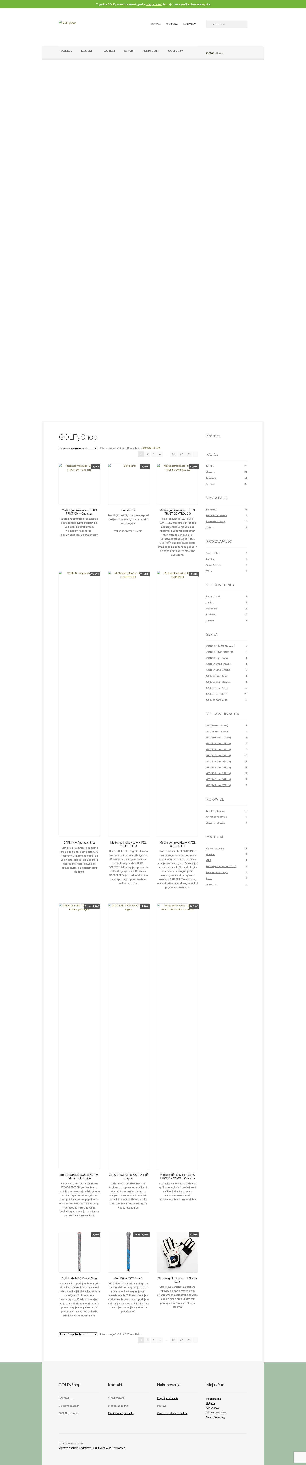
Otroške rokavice (216, 816)
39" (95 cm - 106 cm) (218, 731)
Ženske (210, 471)
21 (173, 454)
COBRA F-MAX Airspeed (220, 645)
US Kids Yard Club (216, 699)
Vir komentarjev (216, 1412)
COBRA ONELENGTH (218, 663)
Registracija (213, 1398)
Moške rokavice (215, 810)
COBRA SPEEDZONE (218, 669)
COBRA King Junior (217, 657)
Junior (210, 602)
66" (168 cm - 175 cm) (218, 785)
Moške (210, 465)
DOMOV (66, 50)
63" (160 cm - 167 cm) (218, 779)
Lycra (209, 878)
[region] (153, 129)
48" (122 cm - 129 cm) (218, 749)
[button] (153, 185)
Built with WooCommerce (109, 1447)
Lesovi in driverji (215, 521)
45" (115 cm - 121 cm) (218, 743)
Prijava (210, 1403)
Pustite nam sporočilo (121, 1413)
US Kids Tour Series (217, 687)
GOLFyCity (175, 50)
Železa (210, 527)
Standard (211, 608)
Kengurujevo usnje (217, 872)
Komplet (211, 509)
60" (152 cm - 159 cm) (218, 773)
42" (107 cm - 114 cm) (218, 737)
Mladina (211, 477)
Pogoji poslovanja (167, 1398)
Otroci (210, 483)
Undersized (213, 596)
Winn (209, 570)
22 (181, 454)
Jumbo (210, 620)
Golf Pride (212, 552)
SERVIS (129, 50)
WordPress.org (215, 1417)
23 (189, 454)
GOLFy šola (172, 24)
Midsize (211, 614)
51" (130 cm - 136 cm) (218, 755)
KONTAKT (189, 24)
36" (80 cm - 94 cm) (217, 725)
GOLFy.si (156, 24)
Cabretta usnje (215, 848)
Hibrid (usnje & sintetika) (221, 866)
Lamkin (210, 558)
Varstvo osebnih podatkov (172, 1413)
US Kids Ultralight (217, 693)
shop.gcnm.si (154, 4)
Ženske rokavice (215, 822)
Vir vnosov (212, 1407)
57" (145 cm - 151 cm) (218, 767)
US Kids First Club (216, 675)
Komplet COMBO (216, 515)
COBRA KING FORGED (219, 651)
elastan (210, 854)
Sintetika (211, 884)
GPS (208, 860)
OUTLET (109, 50)
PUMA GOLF (150, 50)
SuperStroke (213, 564)
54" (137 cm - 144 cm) (218, 761)
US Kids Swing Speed (218, 681)
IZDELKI (86, 50)
